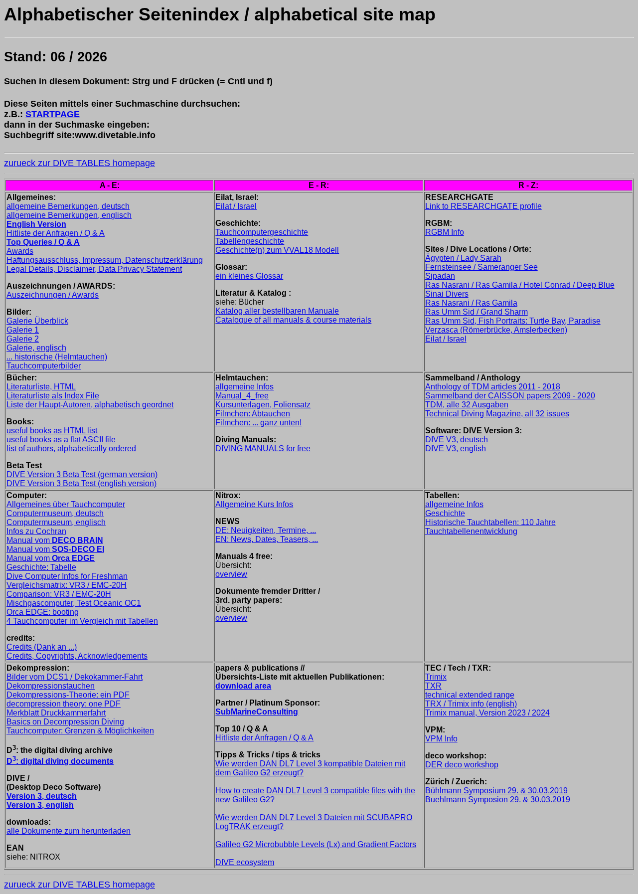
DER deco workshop (461, 764)
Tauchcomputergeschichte (261, 232)
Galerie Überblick (37, 321)
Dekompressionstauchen (50, 686)
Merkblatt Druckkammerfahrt (56, 713)
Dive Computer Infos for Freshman (67, 576)
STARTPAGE (52, 114)
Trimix (436, 677)
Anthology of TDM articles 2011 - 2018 (492, 386)
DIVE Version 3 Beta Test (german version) (82, 474)
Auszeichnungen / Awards (52, 295)
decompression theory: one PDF (63, 704)
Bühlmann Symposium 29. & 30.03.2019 (496, 790)
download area (243, 686)
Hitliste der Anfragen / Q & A (55, 233)
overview (231, 574)
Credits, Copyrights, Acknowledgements (77, 656)
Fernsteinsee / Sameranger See (481, 267)
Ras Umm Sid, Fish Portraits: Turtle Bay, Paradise (513, 321)
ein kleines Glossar (249, 276)
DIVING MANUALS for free (263, 448)
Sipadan (440, 276)
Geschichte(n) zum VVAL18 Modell (277, 250)
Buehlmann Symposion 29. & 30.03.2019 (497, 799)
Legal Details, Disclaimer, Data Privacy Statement (94, 269)
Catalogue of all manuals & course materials (293, 320)
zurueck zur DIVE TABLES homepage (79, 163)
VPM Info (441, 738)
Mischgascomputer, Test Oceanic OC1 (73, 603)
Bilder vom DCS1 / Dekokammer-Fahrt (74, 677)
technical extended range (469, 695)
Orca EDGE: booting (42, 612)
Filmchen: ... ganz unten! (258, 422)
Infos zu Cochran (36, 531)
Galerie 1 (22, 330)
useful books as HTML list (51, 430)
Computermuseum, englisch (56, 522)
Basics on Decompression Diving (65, 721)
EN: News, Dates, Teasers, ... (266, 539)
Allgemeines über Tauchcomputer (65, 504)
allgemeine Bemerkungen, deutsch (68, 206)
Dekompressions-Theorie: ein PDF (68, 695)
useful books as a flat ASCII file (61, 439)
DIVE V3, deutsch (456, 439)
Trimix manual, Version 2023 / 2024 (487, 713)
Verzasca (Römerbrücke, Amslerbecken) (496, 330)
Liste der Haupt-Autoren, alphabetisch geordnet (89, 404)
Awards (19, 251)
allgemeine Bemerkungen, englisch (69, 215)
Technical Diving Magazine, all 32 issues (497, 413)
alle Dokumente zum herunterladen (68, 831)
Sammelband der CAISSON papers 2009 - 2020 (510, 395)
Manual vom (54, 540)
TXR (433, 686)
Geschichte (445, 513)
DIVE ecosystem (244, 862)
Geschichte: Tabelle (41, 567)
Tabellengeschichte (249, 241)
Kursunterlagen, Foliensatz (263, 404)
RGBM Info (444, 232)
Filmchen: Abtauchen (252, 413)
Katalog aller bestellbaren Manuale (277, 311)
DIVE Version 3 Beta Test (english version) (81, 483)
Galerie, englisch (36, 348)
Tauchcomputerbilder (43, 365)
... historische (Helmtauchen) (56, 357)
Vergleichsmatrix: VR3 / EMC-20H (66, 585)
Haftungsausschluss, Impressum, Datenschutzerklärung (104, 260)
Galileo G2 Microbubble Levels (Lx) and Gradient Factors (315, 844)
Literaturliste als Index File (52, 395)
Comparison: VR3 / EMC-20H (58, 594)
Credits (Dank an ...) (41, 647)
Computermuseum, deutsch (55, 513)
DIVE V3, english (455, 448)
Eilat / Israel (236, 206)
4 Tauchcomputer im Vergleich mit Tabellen (82, 621)
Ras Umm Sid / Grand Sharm (476, 312)
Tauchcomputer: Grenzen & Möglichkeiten (80, 730)
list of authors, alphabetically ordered (71, 448)
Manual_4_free (242, 395)
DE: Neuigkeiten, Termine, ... (265, 530)
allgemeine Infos (244, 386)
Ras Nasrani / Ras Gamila (471, 303)
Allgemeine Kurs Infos (254, 504)
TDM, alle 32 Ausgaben (466, 404)
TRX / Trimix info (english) (471, 704)
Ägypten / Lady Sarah (463, 258)
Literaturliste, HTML (41, 386)
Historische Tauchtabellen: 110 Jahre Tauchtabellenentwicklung (490, 527)
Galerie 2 (22, 339)
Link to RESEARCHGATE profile (483, 206)
